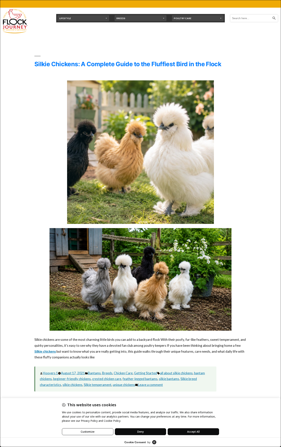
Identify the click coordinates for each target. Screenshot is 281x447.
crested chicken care (106, 379)
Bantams (94, 373)
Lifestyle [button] (65, 18)
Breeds (107, 373)
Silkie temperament (97, 385)
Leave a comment (150, 385)
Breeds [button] (120, 18)
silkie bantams (169, 379)
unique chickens (124, 385)
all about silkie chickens (176, 373)
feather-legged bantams (140, 379)
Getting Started (145, 373)
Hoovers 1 (50, 373)
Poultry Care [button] (182, 18)
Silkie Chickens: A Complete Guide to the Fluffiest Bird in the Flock (127, 64)
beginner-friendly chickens (72, 379)
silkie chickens (72, 385)
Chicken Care (123, 373)
